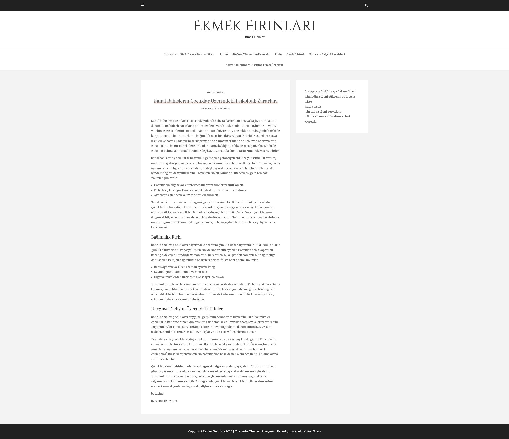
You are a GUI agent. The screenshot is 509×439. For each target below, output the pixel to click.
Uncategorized (215, 92)
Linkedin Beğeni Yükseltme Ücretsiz (245, 54)
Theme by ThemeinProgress (255, 431)
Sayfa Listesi (295, 54)
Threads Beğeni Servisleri (327, 54)
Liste (278, 54)
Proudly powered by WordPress (299, 431)
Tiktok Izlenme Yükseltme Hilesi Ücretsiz (254, 65)
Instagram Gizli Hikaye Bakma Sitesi (189, 54)
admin (226, 108)
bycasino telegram (164, 401)
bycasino (157, 393)
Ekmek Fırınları (254, 28)
